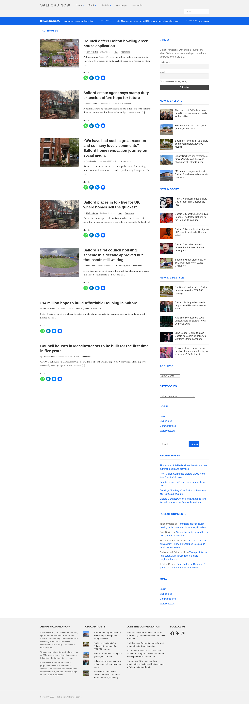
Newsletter (137, 5)
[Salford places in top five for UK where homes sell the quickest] (59, 214)
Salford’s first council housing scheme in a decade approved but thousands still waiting (113, 255)
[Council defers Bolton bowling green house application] (59, 53)
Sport (91, 5)
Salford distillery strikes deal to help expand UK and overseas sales (190, 305)
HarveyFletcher (92, 52)
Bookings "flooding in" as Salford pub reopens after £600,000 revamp (105, 646)
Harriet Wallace (49, 309)
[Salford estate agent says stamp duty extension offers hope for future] (59, 105)
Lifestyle (104, 5)
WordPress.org (167, 431)
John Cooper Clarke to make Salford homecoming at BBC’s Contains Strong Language (190, 336)
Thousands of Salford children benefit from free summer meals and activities (191, 113)
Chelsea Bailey (92, 213)
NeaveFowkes (91, 104)
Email (162, 72)
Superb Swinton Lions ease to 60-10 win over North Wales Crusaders (190, 262)
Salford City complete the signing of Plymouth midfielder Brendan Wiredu (192, 232)
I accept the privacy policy (175, 82)
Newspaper (121, 5)
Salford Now (55, 5)
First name (165, 62)
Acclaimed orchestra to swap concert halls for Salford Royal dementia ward (190, 320)
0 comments (125, 52)
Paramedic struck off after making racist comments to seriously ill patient (146, 635)
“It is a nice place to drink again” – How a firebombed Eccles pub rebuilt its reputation (183, 544)
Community (120, 266)
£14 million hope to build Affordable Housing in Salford (88, 303)
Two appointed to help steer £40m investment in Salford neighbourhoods (183, 555)
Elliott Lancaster (49, 357)
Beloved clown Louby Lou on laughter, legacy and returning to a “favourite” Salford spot (191, 351)
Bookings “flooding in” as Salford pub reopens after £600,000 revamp (191, 144)
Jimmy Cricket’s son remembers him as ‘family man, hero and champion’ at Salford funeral (191, 159)
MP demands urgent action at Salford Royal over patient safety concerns (191, 174)
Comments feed (168, 426)
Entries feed (166, 421)
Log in (163, 416)
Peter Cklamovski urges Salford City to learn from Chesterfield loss (134, 21)
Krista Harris (91, 266)
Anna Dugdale (91, 161)
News (79, 5)
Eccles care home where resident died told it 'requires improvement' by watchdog (107, 674)
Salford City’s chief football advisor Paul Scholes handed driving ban (190, 247)
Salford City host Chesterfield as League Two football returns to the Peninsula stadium (191, 217)
